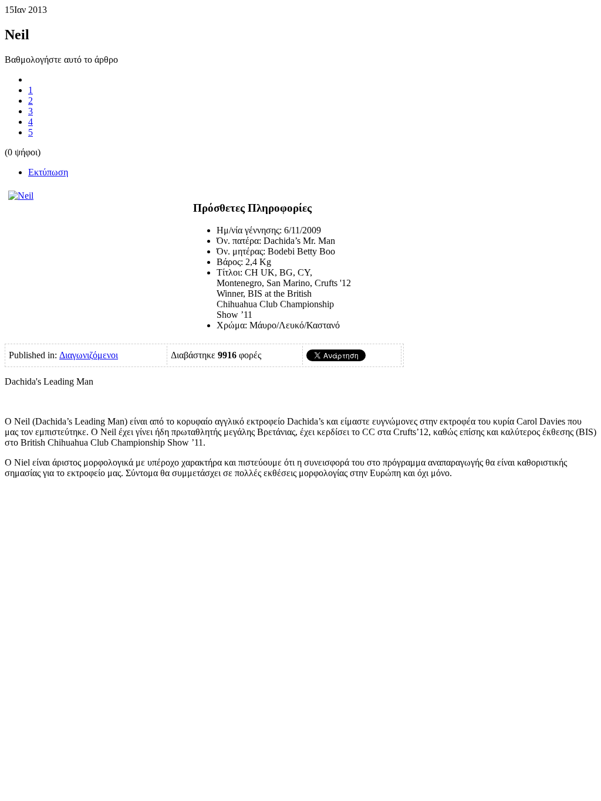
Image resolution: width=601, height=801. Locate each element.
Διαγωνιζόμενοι (88, 355)
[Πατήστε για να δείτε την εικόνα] (20, 196)
